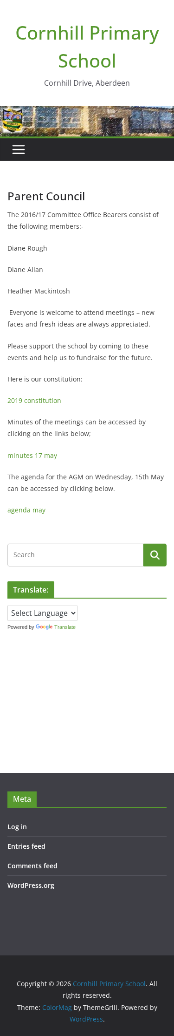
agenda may (26, 509)
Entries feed (26, 846)
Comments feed (32, 865)
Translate (65, 627)
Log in (17, 826)
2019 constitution (34, 400)
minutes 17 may (32, 455)
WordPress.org (30, 885)
